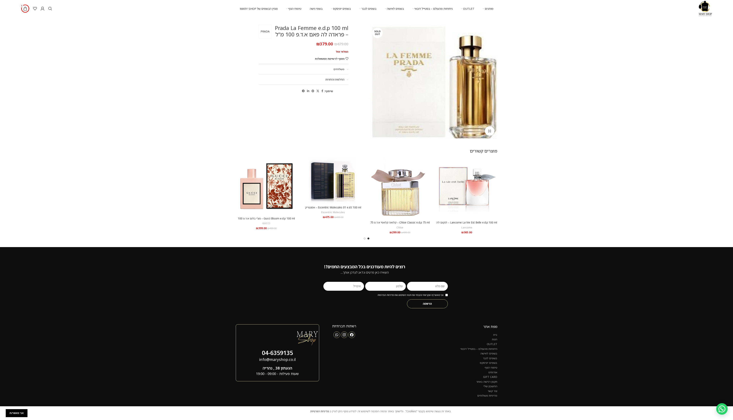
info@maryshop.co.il (277, 359)
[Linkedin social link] (308, 91)
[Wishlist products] (35, 8)
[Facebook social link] (322, 91)
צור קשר (492, 391)
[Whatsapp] (336, 335)
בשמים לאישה (488, 353)
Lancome (466, 227)
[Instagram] (344, 335)
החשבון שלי (490, 386)
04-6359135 (277, 353)
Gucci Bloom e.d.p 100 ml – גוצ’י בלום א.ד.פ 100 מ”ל (266, 220)
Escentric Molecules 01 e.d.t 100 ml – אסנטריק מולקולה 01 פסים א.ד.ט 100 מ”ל (333, 209)
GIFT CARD (490, 377)
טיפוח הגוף (491, 367)
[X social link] (317, 91)
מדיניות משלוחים (487, 395)
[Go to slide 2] (365, 238)
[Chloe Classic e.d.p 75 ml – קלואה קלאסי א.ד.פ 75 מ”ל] (399, 188)
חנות (494, 339)
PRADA (265, 31)
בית (495, 334)
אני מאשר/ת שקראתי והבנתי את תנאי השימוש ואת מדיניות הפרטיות (411, 295)
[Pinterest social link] (312, 91)
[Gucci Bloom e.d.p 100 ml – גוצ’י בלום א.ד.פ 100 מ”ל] (266, 186)
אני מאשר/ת (17, 413)
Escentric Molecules (333, 212)
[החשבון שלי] (42, 8)
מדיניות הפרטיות (319, 411)
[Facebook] (351, 335)
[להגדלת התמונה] (489, 131)
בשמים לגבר (490, 358)
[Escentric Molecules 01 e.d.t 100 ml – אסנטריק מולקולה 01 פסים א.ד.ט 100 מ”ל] (333, 181)
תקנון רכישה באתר (486, 381)
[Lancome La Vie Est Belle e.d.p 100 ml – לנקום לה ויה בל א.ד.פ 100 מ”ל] (466, 188)
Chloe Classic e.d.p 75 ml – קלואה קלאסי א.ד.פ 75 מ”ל (400, 224)
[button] (722, 409)
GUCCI (266, 223)
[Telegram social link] (303, 91)
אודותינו (492, 372)
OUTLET (492, 344)
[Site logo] (705, 8)
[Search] (50, 8)
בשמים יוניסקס (488, 363)
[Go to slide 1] (368, 238)
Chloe (399, 227)
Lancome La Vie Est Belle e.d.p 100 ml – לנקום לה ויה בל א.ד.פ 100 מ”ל (466, 224)
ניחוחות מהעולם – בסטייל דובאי (478, 349)
